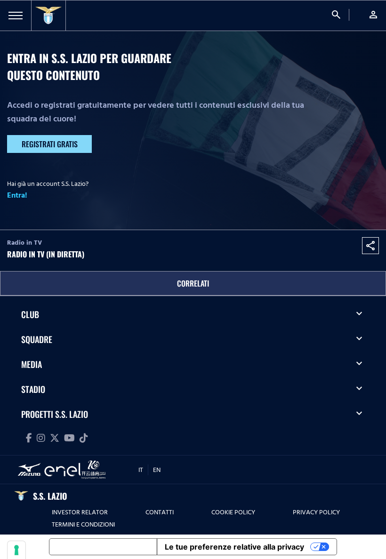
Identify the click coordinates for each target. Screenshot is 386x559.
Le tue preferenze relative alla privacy (234, 546)
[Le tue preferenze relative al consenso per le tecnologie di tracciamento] (16, 550)
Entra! (17, 195)
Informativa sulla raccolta (103, 546)
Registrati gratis (50, 144)
